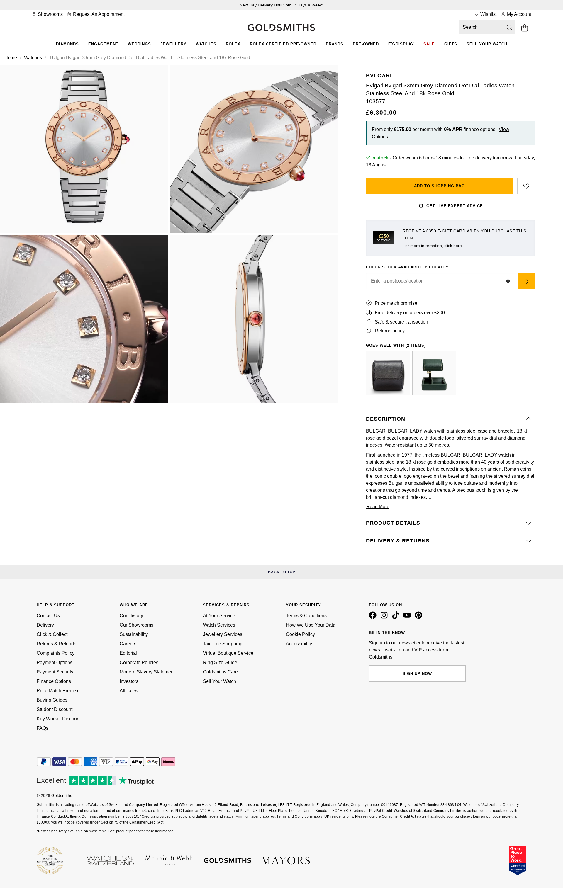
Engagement (103, 44)
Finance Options (54, 681)
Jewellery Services (222, 634)
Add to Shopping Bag (439, 186)
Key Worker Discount (59, 718)
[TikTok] (397, 617)
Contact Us (48, 615)
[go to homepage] (281, 28)
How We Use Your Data (310, 624)
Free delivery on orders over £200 (410, 312)
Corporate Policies (139, 662)
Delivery (45, 624)
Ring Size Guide (220, 662)
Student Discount (54, 709)
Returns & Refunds (56, 643)
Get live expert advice (454, 206)
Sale (429, 44)
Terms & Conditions (306, 615)
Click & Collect (52, 634)
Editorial (128, 653)
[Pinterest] (420, 617)
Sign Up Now (417, 673)
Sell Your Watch (487, 44)
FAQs (42, 728)
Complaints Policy (55, 653)
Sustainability (134, 634)
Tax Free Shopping (223, 643)
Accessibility (299, 643)
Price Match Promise (58, 690)
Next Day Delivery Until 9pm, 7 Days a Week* (281, 5)
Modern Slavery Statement (147, 671)
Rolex (233, 44)
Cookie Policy (300, 634)
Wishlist (488, 14)
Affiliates (129, 690)
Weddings (139, 44)
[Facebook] (374, 617)
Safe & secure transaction (401, 321)
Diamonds (67, 44)
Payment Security (55, 671)
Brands (334, 44)
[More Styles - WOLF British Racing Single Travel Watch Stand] (434, 373)
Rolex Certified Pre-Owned (283, 44)
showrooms (50, 14)
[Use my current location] (508, 281)
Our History (131, 615)
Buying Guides (52, 700)
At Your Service (219, 615)
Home (10, 57)
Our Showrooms (136, 624)
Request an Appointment (98, 14)
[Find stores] (526, 281)
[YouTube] (408, 617)
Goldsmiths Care (220, 671)
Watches (206, 44)
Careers (128, 643)
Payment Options (54, 662)
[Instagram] (385, 617)
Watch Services (219, 624)
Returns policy (390, 330)
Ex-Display (401, 44)
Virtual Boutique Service (228, 653)
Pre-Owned (366, 44)
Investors (129, 681)
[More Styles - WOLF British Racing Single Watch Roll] (388, 373)
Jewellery (173, 44)
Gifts (450, 44)
